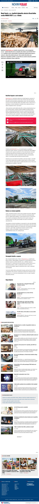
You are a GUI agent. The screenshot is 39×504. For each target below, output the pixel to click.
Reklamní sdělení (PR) (8, 322)
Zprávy (13, 7)
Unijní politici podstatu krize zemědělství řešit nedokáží (25, 384)
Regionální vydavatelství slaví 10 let (21, 374)
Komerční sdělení (5, 18)
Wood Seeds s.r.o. (9, 50)
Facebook (29, 0)
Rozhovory (16, 487)
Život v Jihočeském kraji (22, 119)
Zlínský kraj (4, 494)
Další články (19, 436)
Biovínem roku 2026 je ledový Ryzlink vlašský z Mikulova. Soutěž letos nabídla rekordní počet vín (19, 397)
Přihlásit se (36, 0)
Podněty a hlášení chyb (13, 499)
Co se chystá (6, 456)
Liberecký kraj (4, 488)
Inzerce (32, 499)
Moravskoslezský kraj (5, 489)
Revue (19, 7)
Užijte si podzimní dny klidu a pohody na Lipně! (24, 426)
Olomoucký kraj (4, 490)
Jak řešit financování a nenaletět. (21, 407)
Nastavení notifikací (26, 499)
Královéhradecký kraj (5, 487)
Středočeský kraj (4, 493)
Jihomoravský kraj (5, 485)
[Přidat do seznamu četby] (37, 18)
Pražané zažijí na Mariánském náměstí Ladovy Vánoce (12, 402)
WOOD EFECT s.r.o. (15, 149)
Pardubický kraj (4, 491)
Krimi (16, 7)
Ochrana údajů (20, 499)
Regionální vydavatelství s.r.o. (33, 502)
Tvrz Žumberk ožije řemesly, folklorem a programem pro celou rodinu (27, 471)
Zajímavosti (17, 488)
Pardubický (6, 7)
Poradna (23, 7)
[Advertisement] (21, 85)
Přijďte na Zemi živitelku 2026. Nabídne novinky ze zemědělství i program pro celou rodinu (10, 471)
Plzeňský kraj (4, 492)
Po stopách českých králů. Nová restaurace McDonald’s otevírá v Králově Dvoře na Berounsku (19, 399)
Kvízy (27, 7)
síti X (15, 122)
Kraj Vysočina (4, 486)
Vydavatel (6, 499)
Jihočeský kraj (4, 484)
